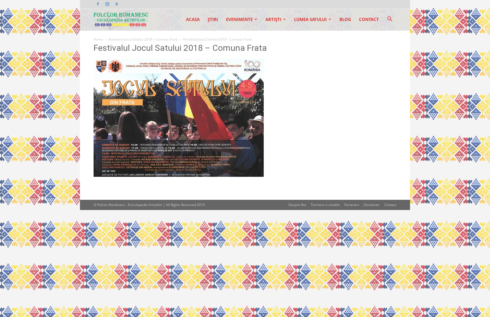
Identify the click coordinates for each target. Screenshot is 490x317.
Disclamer (372, 204)
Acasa (193, 19)
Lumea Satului (310, 19)
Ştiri (213, 19)
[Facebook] (98, 4)
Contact (369, 19)
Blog (345, 19)
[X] (116, 4)
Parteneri (351, 204)
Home (98, 39)
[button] (389, 19)
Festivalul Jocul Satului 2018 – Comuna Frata (143, 39)
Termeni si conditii (325, 204)
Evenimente (239, 19)
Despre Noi (297, 204)
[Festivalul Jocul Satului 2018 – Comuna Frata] (179, 175)
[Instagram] (107, 4)
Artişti (273, 19)
